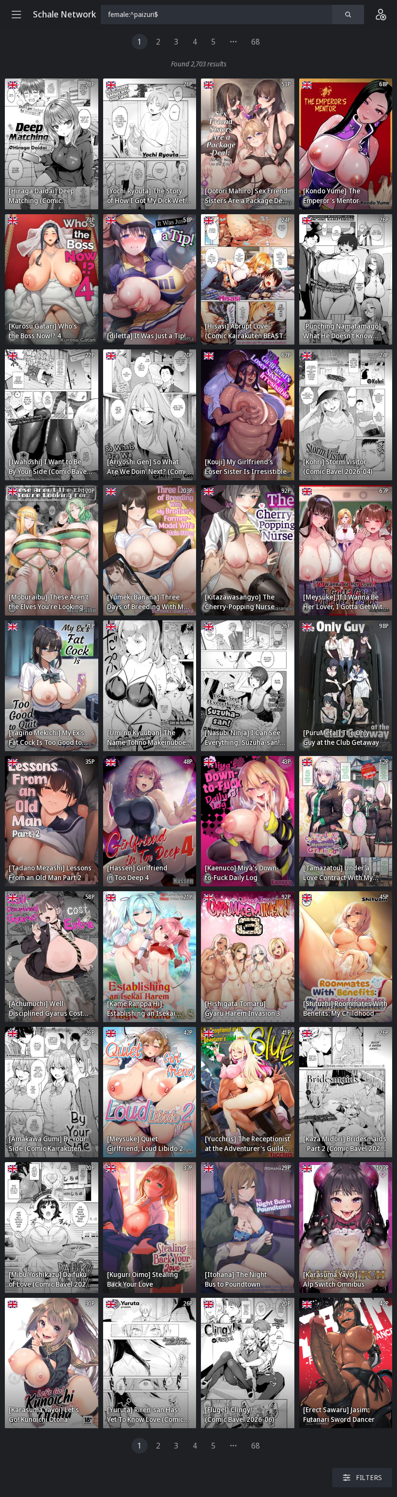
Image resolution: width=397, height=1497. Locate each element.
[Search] (348, 14)
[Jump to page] (233, 41)
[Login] (380, 14)
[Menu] (16, 14)
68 (255, 41)
